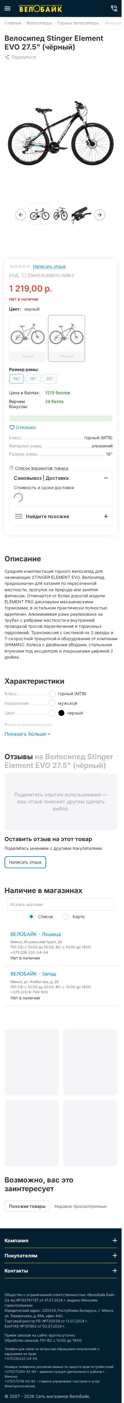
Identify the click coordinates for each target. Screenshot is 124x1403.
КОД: (14, 275)
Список (45, 916)
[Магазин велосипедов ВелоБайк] (40, 8)
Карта (78, 916)
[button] (20, 57)
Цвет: (15, 308)
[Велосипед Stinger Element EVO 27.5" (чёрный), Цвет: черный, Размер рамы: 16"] (61, 132)
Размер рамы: (24, 369)
